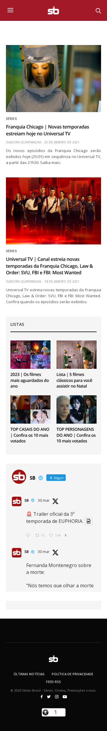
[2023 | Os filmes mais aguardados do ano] (30, 354)
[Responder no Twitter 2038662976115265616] (29, 535)
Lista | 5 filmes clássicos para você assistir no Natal (74, 380)
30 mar (44, 500)
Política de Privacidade (72, 674)
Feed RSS (53, 681)
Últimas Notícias (29, 674)
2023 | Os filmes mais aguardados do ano (29, 380)
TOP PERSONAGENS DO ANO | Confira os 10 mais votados (76, 435)
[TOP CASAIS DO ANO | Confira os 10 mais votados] (30, 409)
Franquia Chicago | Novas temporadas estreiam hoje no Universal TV (47, 130)
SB (26, 500)
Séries (11, 118)
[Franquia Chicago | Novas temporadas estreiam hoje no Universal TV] (53, 78)
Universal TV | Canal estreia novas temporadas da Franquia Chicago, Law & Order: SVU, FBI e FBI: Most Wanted (49, 266)
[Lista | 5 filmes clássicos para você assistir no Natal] (76, 354)
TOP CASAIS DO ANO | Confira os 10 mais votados (29, 435)
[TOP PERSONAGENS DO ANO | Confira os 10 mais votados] (76, 409)
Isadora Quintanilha (23, 142)
